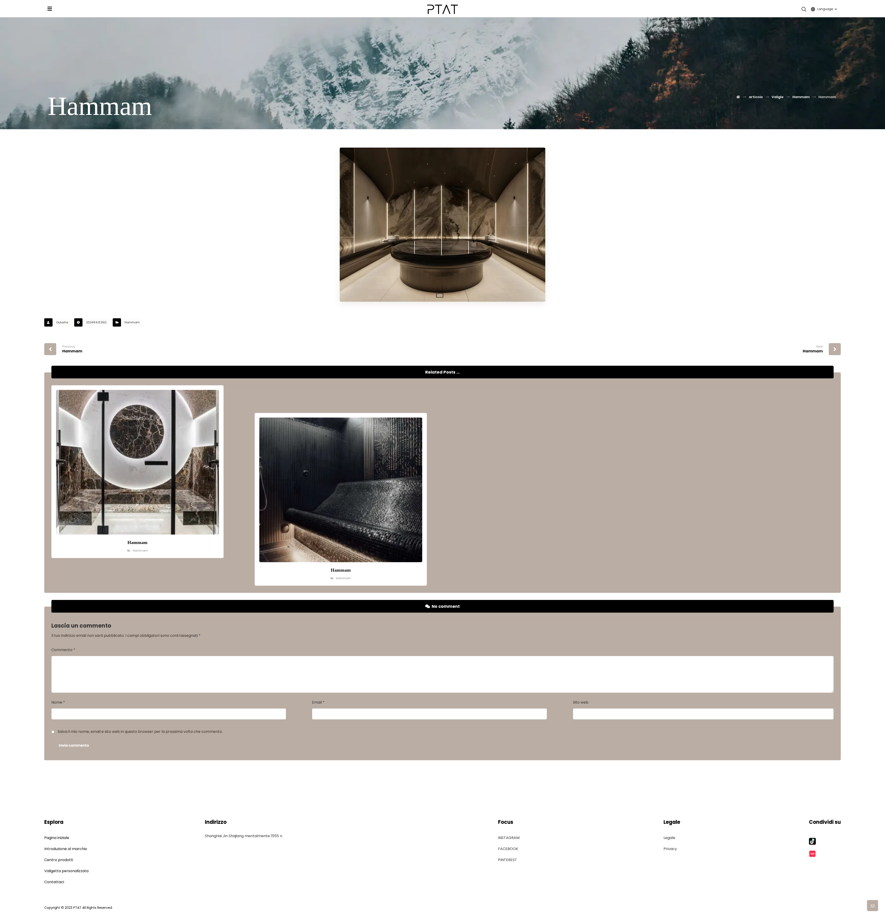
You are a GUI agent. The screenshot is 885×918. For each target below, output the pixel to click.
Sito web (580, 702)
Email (318, 702)
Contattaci (54, 882)
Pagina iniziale (56, 837)
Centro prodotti (58, 859)
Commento (63, 649)
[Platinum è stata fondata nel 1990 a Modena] (442, 9)
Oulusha (62, 322)
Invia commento (74, 745)
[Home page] (738, 97)
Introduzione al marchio (65, 848)
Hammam (132, 322)
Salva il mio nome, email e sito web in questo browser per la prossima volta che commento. (140, 731)
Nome (58, 702)
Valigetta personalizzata (66, 871)
